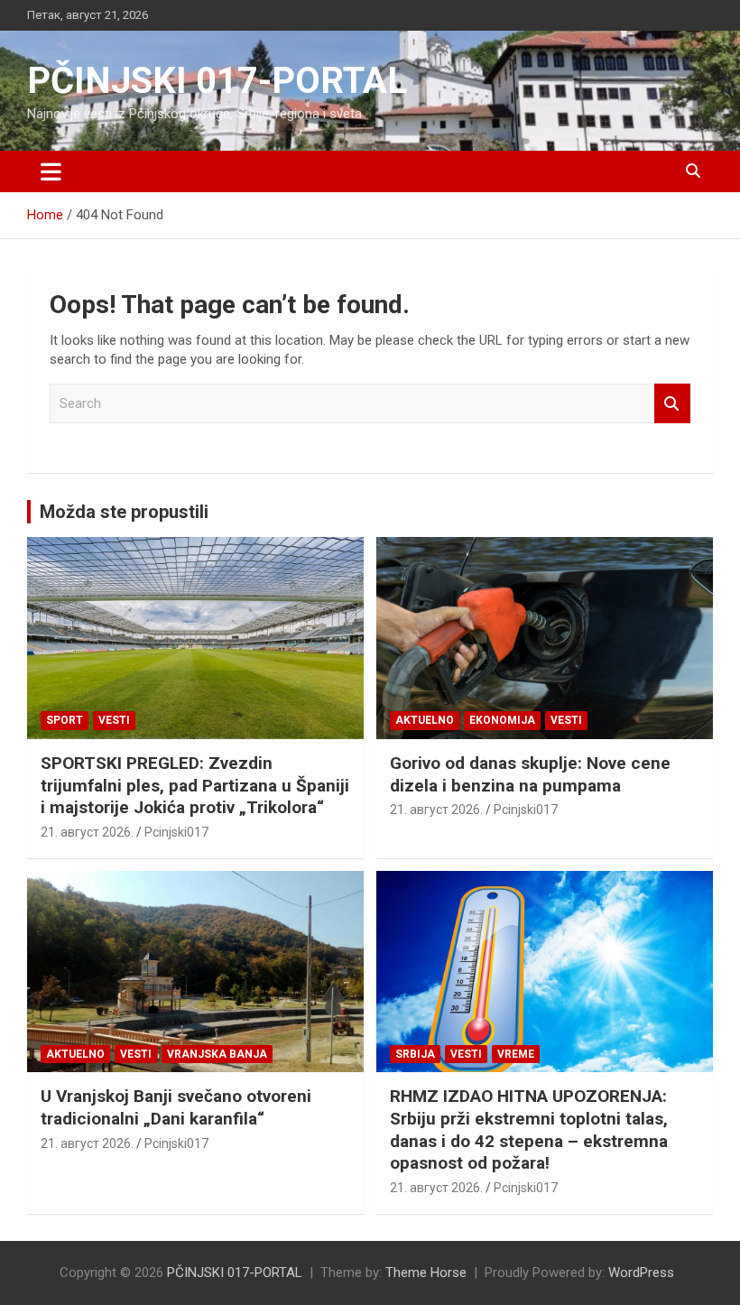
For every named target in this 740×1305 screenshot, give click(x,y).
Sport (64, 720)
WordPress (641, 1272)
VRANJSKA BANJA (217, 1054)
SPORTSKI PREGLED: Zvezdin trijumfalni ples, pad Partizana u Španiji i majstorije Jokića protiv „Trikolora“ (195, 785)
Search (672, 404)
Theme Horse (426, 1272)
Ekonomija (502, 720)
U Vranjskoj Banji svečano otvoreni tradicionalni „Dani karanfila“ (176, 1107)
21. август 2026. (87, 832)
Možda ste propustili (124, 512)
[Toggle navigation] (51, 171)
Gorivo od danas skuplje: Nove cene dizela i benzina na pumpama (530, 774)
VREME (515, 1054)
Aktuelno (424, 720)
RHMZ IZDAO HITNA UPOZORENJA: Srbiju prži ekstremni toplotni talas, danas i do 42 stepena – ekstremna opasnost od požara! (529, 1129)
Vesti (114, 720)
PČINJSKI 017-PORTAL (217, 81)
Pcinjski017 (176, 832)
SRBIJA (415, 1054)
